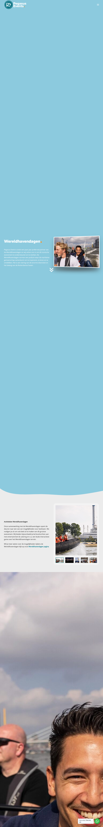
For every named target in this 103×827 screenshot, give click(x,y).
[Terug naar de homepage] (15, 4)
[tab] (60, 560)
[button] (98, 4)
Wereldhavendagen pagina (39, 546)
